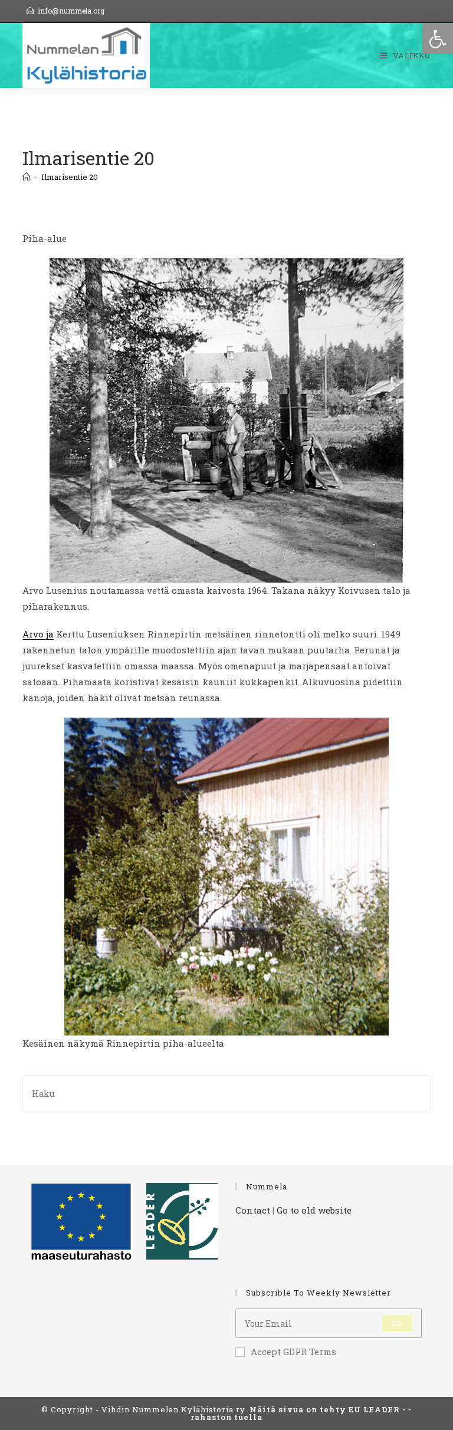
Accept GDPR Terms (293, 1351)
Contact (252, 1210)
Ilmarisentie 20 (69, 177)
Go (397, 1323)
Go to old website (314, 1210)
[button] (437, 39)
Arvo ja (38, 634)
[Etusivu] (26, 177)
